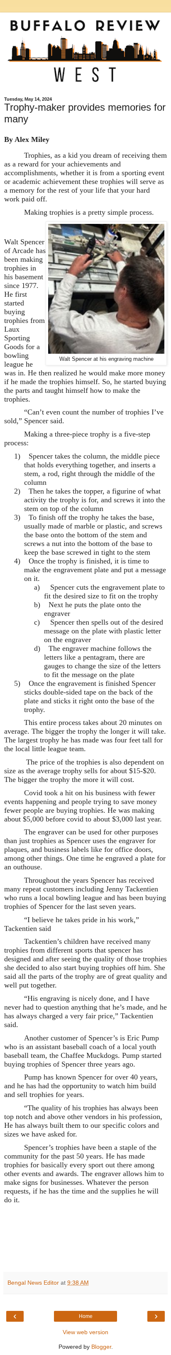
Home (86, 1316)
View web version (85, 1332)
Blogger (101, 1346)
